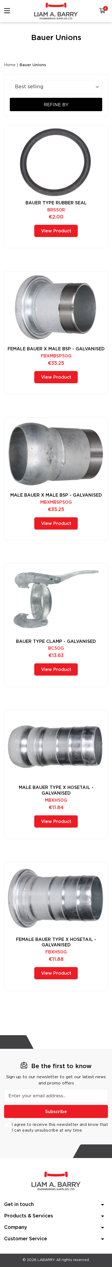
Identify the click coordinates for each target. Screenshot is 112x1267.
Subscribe (56, 1112)
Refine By (56, 105)
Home (9, 65)
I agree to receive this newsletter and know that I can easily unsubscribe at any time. (60, 1127)
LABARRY (46, 1260)
